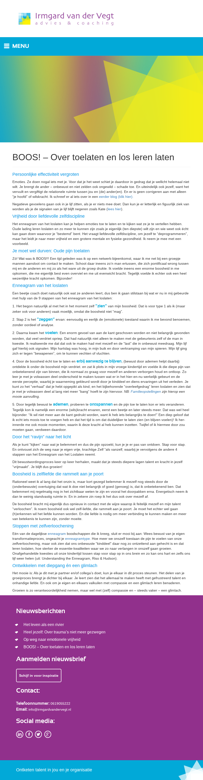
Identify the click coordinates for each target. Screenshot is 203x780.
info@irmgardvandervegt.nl (49, 709)
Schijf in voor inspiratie (38, 675)
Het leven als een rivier (44, 625)
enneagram (57, 534)
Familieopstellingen (146, 391)
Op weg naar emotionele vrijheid (52, 639)
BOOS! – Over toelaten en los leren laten (59, 647)
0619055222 (60, 703)
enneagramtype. (78, 539)
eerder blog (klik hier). (116, 197)
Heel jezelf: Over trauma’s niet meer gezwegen (64, 632)
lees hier (114, 209)
